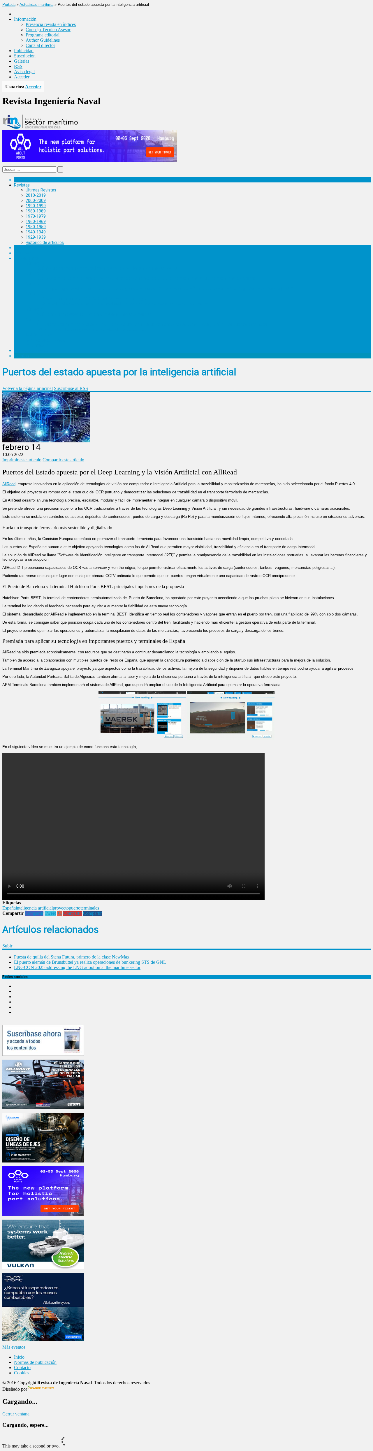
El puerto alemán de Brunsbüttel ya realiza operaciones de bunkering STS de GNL (90, 962)
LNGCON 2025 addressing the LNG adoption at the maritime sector (77, 967)
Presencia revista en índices (51, 24)
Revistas (22, 185)
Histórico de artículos (45, 242)
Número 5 (35, 273)
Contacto (22, 1367)
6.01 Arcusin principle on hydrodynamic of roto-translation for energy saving (107, 268)
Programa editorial (42, 34)
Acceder (21, 76)
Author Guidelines (43, 40)
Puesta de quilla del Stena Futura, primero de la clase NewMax (71, 956)
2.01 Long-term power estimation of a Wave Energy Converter (94, 314)
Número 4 (35, 283)
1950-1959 (36, 226)
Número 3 (35, 293)
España (9, 907)
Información (37, 345)
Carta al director (40, 45)
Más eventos (13, 1347)
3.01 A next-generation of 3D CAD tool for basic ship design (91, 298)
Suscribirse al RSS (71, 388)
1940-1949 (36, 232)
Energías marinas (30, 247)
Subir (7, 945)
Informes (22, 253)
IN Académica (26, 258)
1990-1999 (36, 205)
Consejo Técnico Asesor (48, 29)
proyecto (61, 907)
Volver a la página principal (27, 388)
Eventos (21, 355)
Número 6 (35, 263)
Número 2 (35, 309)
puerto (74, 907)
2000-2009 (36, 200)
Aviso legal (24, 71)
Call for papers (39, 335)
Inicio (19, 1357)
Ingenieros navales (31, 350)
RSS (18, 66)
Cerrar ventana (15, 1413)
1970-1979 (36, 216)
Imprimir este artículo (21, 459)
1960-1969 (36, 221)
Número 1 (35, 319)
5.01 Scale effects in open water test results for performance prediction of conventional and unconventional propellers (146, 278)
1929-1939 (36, 237)
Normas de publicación (46, 340)
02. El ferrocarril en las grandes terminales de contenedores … (93, 329)
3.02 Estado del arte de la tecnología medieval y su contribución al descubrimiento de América (123, 304)
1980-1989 (36, 211)
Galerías (21, 61)
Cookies (21, 1372)
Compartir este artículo (63, 459)
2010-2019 (36, 195)
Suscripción (25, 55)
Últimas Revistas (41, 190)
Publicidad (24, 50)
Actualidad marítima (36, 4)
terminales (89, 907)
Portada (8, 4)
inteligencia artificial (34, 907)
